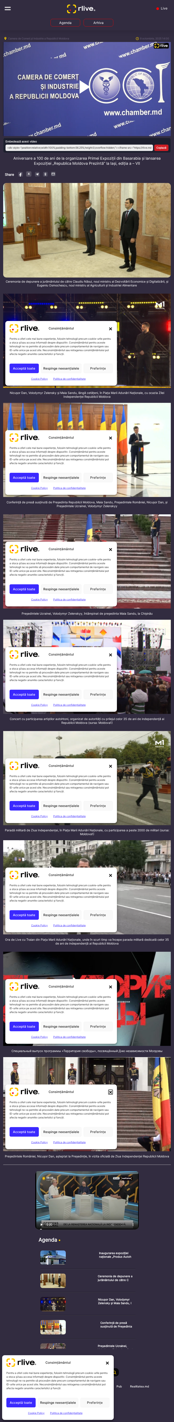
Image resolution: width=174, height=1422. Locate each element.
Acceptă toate (21, 1403)
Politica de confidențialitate (66, 1413)
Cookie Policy (36, 1413)
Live (163, 8)
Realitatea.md (139, 1386)
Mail (53, 173)
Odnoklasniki (45, 174)
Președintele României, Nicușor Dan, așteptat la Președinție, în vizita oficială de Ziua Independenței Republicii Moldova (87, 1156)
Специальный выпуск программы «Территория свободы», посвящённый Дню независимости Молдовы (87, 1051)
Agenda (65, 23)
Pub (119, 1386)
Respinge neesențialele (58, 1403)
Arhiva (98, 23)
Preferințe (95, 1403)
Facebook (20, 174)
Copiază (161, 147)
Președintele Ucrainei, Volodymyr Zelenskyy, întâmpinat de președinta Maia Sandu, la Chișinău (87, 613)
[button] (107, 1363)
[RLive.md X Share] (28, 174)
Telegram (37, 174)
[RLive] (82, 9)
